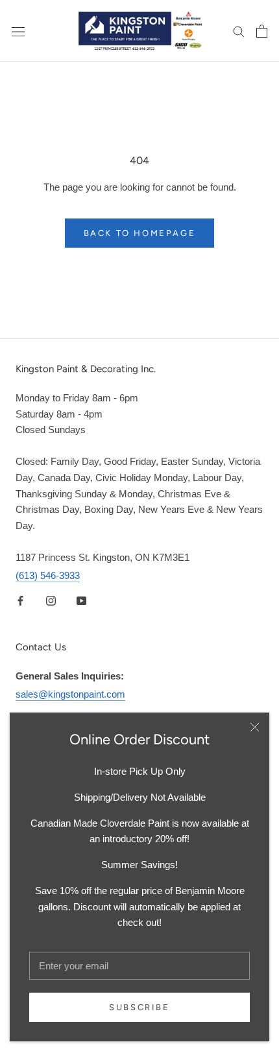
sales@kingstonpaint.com (70, 694)
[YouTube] (81, 601)
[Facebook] (20, 601)
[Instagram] (51, 601)
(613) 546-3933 (48, 575)
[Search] (239, 31)
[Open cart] (261, 31)
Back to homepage (140, 233)
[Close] (255, 727)
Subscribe (139, 1007)
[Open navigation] (18, 30)
